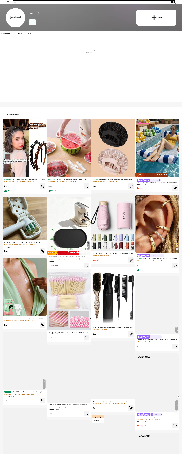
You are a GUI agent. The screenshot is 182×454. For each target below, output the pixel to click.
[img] (69, 253)
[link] (15, 18)
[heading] (80, 13)
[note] (10, 190)
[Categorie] (8, 2)
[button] (4, 2)
